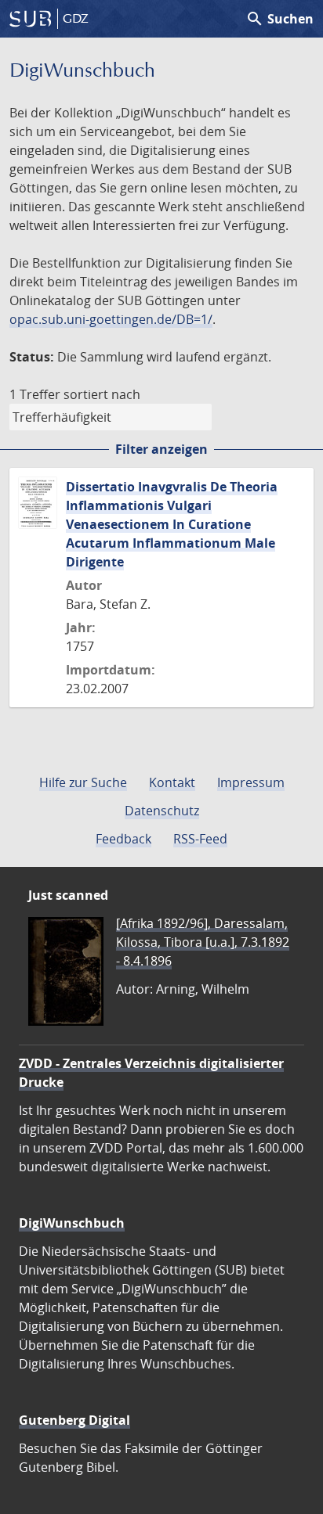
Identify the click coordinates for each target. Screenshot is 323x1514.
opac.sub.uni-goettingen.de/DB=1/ (110, 319)
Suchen (279, 18)
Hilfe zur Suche (83, 782)
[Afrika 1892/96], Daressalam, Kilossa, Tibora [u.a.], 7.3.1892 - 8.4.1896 (202, 942)
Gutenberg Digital (74, 1420)
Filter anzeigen (161, 449)
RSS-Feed (200, 838)
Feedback (123, 838)
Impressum (251, 782)
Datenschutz (162, 810)
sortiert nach (102, 394)
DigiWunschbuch (72, 1223)
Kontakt (172, 782)
